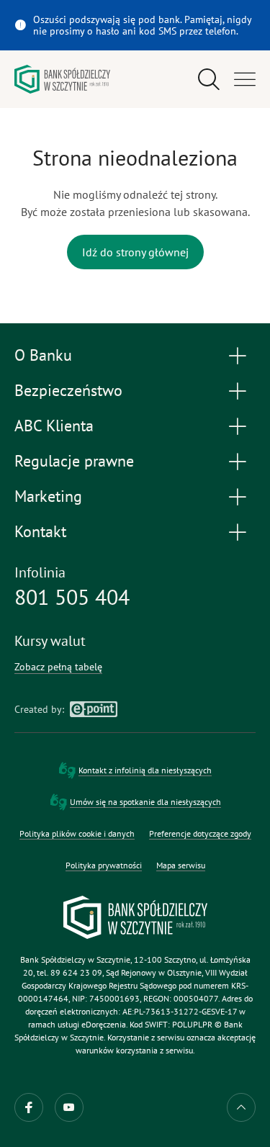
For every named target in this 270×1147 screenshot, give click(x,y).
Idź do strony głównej (135, 252)
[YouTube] (69, 1107)
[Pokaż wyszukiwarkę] (209, 79)
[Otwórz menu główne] (245, 79)
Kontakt (40, 531)
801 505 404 (72, 597)
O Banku (43, 355)
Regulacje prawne (74, 461)
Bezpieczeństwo (68, 390)
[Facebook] (28, 1107)
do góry (241, 1107)
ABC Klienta (54, 425)
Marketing (48, 496)
